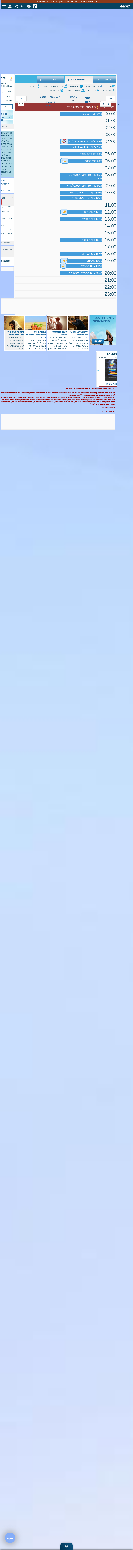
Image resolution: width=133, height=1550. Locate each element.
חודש (21, 103)
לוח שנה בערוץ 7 (108, 412)
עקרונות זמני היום (108, 407)
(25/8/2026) (49, 102)
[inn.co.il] (35, 6)
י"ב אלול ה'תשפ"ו (49, 97)
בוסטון (73, 97)
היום (110, 98)
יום (22, 98)
